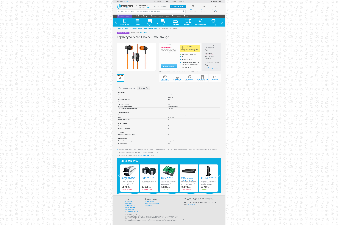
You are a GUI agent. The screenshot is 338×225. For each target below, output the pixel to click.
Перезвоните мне (178, 6)
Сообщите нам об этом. (143, 155)
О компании (157, 1)
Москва (126, 1)
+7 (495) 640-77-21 (172, 52)
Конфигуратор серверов (160, 16)
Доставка (165, 1)
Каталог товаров (125, 16)
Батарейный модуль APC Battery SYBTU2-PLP (129, 178)
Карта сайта (148, 205)
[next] (222, 22)
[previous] (115, 22)
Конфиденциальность (131, 211)
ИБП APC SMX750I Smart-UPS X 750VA (208, 178)
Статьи (186, 16)
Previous (119, 175)
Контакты (181, 1)
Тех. (127, 88)
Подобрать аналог (169, 66)
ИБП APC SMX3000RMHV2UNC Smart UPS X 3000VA (187, 179)
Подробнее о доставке (211, 68)
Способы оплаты (130, 207)
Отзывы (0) (143, 88)
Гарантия (173, 1)
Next (219, 175)
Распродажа (176, 16)
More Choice (143, 32)
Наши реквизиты (130, 205)
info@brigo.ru (161, 6)
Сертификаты (129, 203)
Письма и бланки (130, 209)
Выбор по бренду (142, 16)
